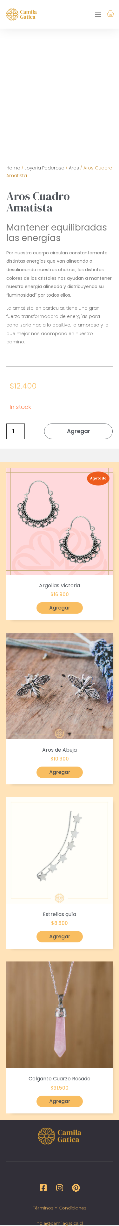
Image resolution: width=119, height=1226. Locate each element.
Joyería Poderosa (44, 168)
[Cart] (110, 14)
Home (13, 168)
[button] (98, 14)
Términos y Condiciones (59, 1208)
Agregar (78, 431)
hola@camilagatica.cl (59, 1223)
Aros (74, 168)
